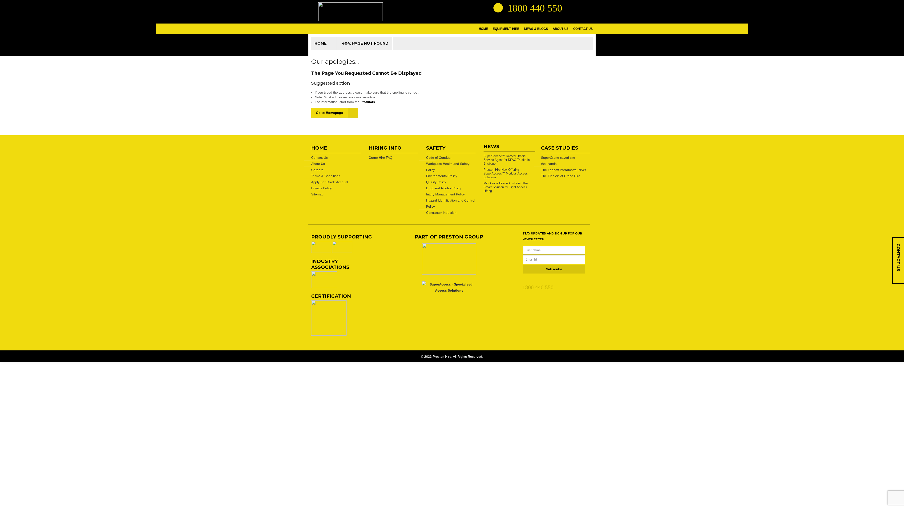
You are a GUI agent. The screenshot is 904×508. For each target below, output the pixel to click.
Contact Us (319, 157)
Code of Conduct (438, 157)
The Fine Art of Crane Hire (560, 176)
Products (367, 102)
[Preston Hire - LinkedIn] (570, 7)
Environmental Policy (441, 176)
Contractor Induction (441, 212)
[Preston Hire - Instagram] (587, 7)
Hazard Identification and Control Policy (450, 203)
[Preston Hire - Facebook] (579, 7)
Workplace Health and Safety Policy (447, 167)
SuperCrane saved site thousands (558, 161)
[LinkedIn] (525, 280)
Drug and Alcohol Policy (443, 188)
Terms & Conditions (325, 176)
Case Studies (559, 148)
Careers (317, 170)
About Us (318, 164)
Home (321, 43)
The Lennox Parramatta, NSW (563, 170)
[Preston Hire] (350, 12)
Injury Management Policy (445, 194)
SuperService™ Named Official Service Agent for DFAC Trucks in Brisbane (507, 159)
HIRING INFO (385, 148)
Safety (435, 148)
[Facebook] (533, 280)
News (491, 146)
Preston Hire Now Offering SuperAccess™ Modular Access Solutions (506, 173)
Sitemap (317, 194)
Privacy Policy (321, 188)
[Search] (498, 7)
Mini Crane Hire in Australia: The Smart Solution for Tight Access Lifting (506, 187)
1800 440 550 (537, 287)
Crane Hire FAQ (380, 157)
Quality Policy (436, 182)
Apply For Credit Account (329, 182)
